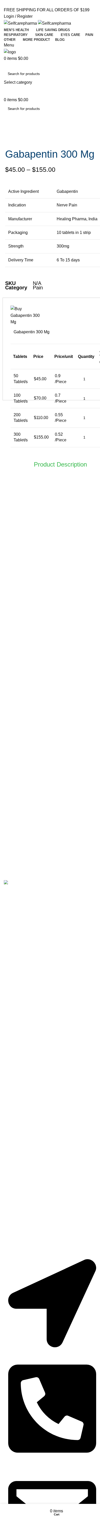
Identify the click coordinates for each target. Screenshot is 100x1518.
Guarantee (17, 1163)
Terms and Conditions (28, 1063)
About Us (16, 1045)
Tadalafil (16, 945)
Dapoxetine (18, 972)
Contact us (18, 1054)
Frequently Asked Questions (33, 1081)
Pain (38, 287)
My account (18, 1153)
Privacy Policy (21, 1072)
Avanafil (15, 954)
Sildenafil (16, 935)
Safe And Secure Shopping (33, 1190)
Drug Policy (18, 1172)
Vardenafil (17, 963)
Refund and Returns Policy (32, 1181)
